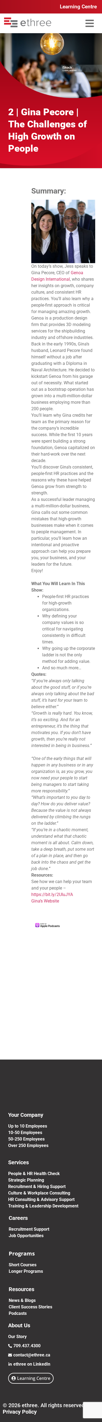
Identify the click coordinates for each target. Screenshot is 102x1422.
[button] (89, 23)
